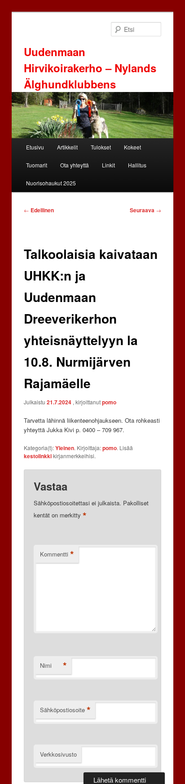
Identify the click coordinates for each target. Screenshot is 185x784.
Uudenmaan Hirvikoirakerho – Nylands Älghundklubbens (90, 68)
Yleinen (64, 448)
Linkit (108, 165)
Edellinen (39, 210)
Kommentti (57, 554)
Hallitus (137, 165)
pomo (109, 402)
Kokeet (132, 147)
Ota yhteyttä (74, 165)
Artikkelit (67, 147)
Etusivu (35, 147)
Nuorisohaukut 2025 (51, 183)
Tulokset (101, 147)
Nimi (53, 665)
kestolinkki (38, 456)
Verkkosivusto (58, 754)
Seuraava (145, 210)
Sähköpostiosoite (65, 710)
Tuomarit (36, 165)
